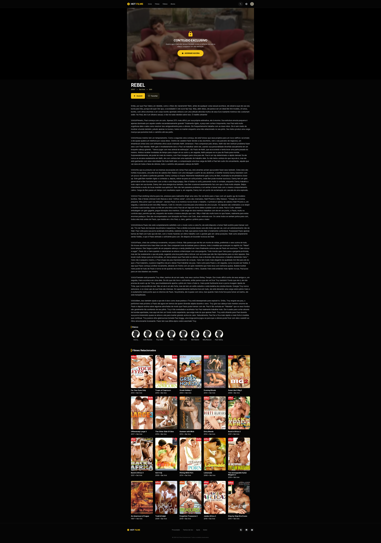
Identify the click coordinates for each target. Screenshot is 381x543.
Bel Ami (142, 89)
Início (150, 4)
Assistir (138, 96)
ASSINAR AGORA (190, 53)
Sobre (205, 530)
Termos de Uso (188, 530)
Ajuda (198, 530)
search (241, 4)
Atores (173, 4)
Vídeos (165, 4)
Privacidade (176, 530)
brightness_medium (246, 4)
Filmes (157, 4)
